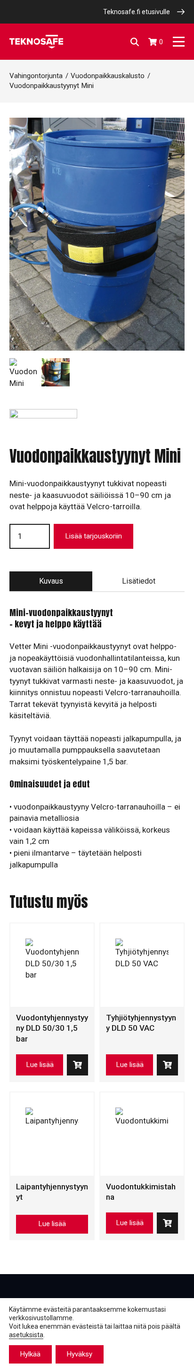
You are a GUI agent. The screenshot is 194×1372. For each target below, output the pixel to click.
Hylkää (30, 1354)
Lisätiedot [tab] (138, 581)
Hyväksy (79, 1354)
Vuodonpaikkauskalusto (108, 76)
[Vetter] (43, 427)
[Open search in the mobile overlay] (134, 42)
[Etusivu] (36, 41)
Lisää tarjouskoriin (93, 536)
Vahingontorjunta (36, 76)
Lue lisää (40, 1064)
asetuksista (26, 1335)
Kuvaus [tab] (51, 581)
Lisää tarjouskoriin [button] (77, 1064)
